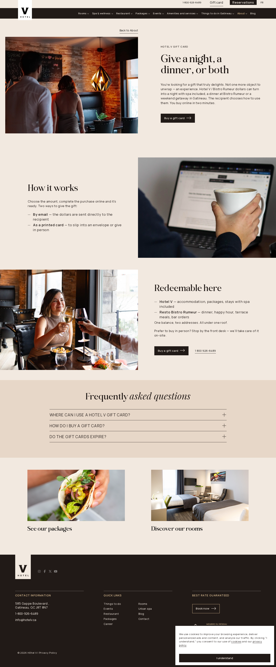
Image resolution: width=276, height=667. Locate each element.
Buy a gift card (174, 118)
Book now (203, 608)
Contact (143, 619)
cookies (236, 641)
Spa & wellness (101, 13)
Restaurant (123, 13)
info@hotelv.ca (25, 620)
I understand (224, 658)
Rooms (82, 13)
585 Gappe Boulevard (31, 603)
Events (157, 13)
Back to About (129, 30)
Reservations (243, 2)
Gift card (216, 2)
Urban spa (145, 608)
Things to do (112, 604)
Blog (253, 13)
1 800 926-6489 (205, 350)
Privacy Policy (48, 652)
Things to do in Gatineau (216, 13)
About (241, 13)
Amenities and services (181, 13)
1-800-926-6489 (26, 614)
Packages (141, 13)
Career (108, 624)
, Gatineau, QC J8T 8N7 (32, 605)
